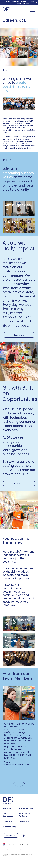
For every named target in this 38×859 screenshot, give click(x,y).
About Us (7, 808)
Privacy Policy (7, 850)
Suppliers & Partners (24, 814)
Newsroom (24, 821)
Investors (7, 821)
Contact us (10, 835)
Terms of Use (19, 850)
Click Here (25, 3)
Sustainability (9, 826)
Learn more (19, 335)
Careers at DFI (26, 808)
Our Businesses (8, 814)
